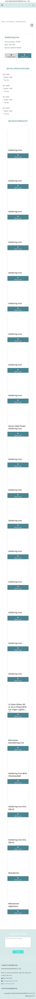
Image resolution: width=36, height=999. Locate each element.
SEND (18, 952)
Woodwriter (13, 873)
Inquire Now (11, 57)
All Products (11, 21)
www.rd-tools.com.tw (8, 983)
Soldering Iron (21, 21)
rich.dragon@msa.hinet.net (10, 981)
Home (3, 21)
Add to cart (24, 57)
